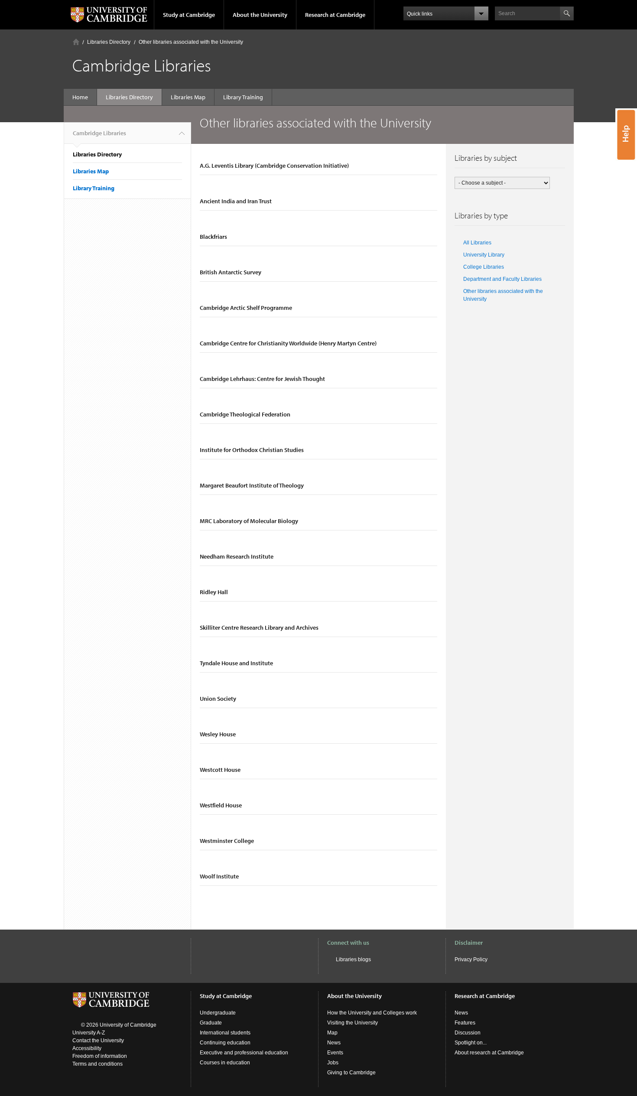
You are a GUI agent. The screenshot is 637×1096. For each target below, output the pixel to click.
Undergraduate (218, 1013)
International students (225, 1033)
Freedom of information (99, 1056)
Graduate (211, 1023)
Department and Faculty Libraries (502, 279)
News (334, 1043)
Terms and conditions (97, 1064)
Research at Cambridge (335, 15)
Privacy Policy (471, 959)
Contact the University (98, 1040)
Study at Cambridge (189, 15)
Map (332, 1033)
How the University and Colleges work (372, 1013)
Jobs (332, 1063)
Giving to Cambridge (351, 1073)
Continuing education (225, 1043)
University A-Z (88, 1033)
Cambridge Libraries (99, 133)
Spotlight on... (471, 1043)
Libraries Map (188, 97)
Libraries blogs (353, 959)
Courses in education (225, 1063)
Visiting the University (352, 1023)
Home (76, 42)
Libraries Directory (108, 42)
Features (465, 1023)
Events (335, 1053)
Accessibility (86, 1048)
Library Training (243, 97)
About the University (260, 15)
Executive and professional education (244, 1053)
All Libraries (477, 243)
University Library (483, 255)
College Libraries (483, 267)
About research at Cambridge (489, 1053)
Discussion (468, 1033)
